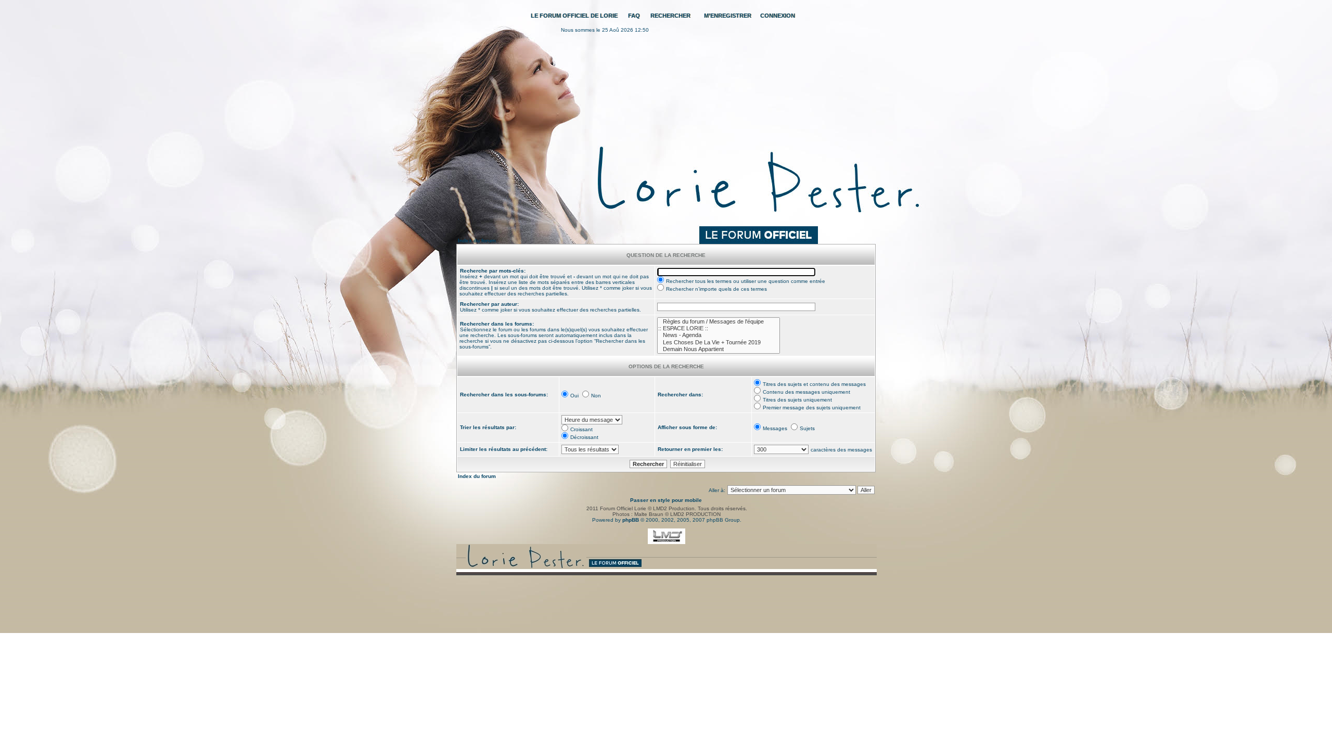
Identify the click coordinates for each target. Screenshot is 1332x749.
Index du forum (477, 240)
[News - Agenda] (718, 335)
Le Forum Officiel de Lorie (574, 15)
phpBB (630, 520)
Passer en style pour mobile (666, 500)
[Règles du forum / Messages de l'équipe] (718, 321)
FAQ (634, 15)
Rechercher (670, 15)
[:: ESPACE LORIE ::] (718, 328)
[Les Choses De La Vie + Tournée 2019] (718, 342)
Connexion (777, 15)
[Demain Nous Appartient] (718, 349)
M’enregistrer (727, 15)
